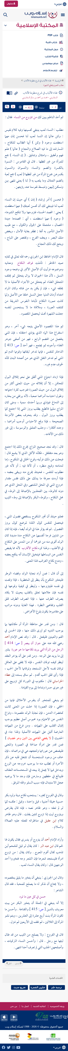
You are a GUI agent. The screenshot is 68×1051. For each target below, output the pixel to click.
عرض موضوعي (50, 63)
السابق (17, 964)
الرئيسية (58, 81)
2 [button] (55, 107)
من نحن (13, 1006)
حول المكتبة (51, 49)
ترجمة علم (56, 987)
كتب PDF (53, 35)
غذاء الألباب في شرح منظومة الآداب (37, 81)
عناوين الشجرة (38, 987)
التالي (9, 964)
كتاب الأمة (51, 42)
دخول (10, 3)
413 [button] (30, 107)
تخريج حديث (20, 987)
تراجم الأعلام (50, 70)
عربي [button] (58, 4)
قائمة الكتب (51, 56)
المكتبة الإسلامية (37, 25)
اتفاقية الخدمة (39, 1006)
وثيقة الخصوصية (57, 1006)
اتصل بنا (25, 1006)
